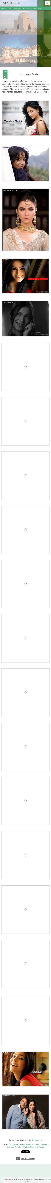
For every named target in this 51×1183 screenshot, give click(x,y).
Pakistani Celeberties (32, 8)
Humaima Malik (29, 74)
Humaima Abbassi (17, 1144)
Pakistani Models (22, 1147)
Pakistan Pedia (14, 8)
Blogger (43, 1179)
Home (4, 8)
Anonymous (37, 1140)
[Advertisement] (25, 38)
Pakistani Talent (37, 1147)
